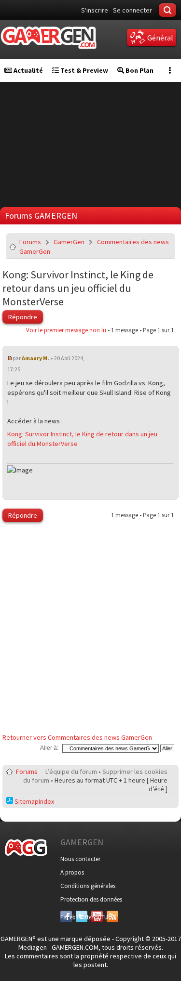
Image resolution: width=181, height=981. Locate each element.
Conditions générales (87, 886)
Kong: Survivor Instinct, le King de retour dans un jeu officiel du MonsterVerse (77, 288)
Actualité (27, 70)
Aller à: (49, 748)
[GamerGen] (48, 38)
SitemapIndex (33, 801)
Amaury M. (35, 358)
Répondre (22, 317)
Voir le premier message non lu (66, 330)
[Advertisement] (90, 630)
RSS (111, 917)
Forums (30, 241)
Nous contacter (80, 859)
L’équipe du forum (71, 771)
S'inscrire (94, 10)
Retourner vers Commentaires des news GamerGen (77, 737)
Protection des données (91, 899)
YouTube (97, 917)
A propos (72, 872)
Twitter (81, 917)
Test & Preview (83, 70)
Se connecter (132, 10)
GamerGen (69, 241)
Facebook (66, 917)
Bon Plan (138, 70)
